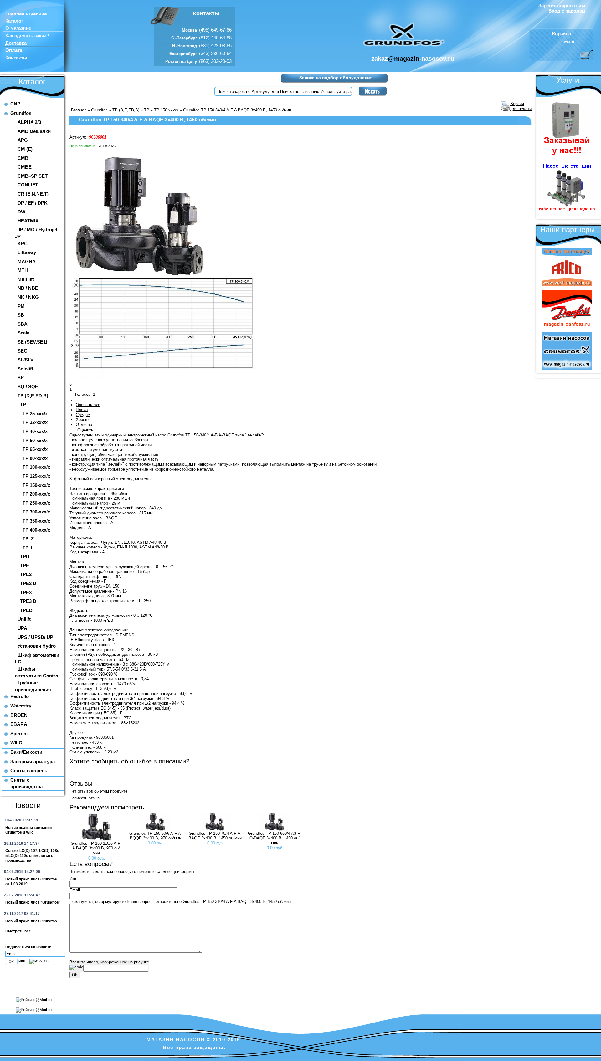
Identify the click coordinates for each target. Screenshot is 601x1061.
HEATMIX (28, 220)
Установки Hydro (37, 646)
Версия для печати (521, 106)
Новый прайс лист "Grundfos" (33, 902)
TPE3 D (28, 601)
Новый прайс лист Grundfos (31, 921)
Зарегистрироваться (561, 5)
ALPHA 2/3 (29, 122)
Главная (78, 110)
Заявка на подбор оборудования (335, 77)
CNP (15, 103)
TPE (24, 565)
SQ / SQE (28, 386)
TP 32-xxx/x (35, 422)
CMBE (25, 167)
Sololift (25, 368)
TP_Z (28, 538)
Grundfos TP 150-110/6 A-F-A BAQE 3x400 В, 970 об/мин (96, 848)
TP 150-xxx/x (36, 485)
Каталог (14, 20)
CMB (23, 158)
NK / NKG (28, 297)
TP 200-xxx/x (36, 494)
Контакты (16, 57)
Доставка (16, 43)
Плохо (82, 409)
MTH (23, 270)
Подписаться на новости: (29, 947)
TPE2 (26, 574)
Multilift (26, 279)
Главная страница (26, 13)
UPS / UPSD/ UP (35, 637)
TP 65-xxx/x (35, 449)
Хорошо (83, 419)
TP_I (27, 547)
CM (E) (25, 149)
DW (21, 211)
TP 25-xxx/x (35, 413)
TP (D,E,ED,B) (33, 395)
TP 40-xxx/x (35, 431)
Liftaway (27, 252)
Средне (83, 414)
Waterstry (20, 705)
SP (21, 377)
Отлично (84, 424)
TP (23, 404)
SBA (23, 324)
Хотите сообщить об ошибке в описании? (129, 761)
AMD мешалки (34, 131)
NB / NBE (28, 288)
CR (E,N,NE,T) (33, 193)
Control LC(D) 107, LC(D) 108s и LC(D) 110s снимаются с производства (32, 856)
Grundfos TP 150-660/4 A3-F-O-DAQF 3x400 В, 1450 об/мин (274, 838)
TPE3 (26, 592)
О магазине (18, 28)
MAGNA (27, 261)
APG (23, 140)
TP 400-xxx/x (36, 530)
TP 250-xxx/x (36, 503)
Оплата (13, 50)
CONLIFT (28, 184)
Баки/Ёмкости (26, 752)
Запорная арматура (32, 761)
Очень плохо (88, 404)
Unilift (24, 619)
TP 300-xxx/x (36, 511)
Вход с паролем (566, 10)
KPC (23, 243)
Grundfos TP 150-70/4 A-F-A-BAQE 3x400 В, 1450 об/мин (215, 836)
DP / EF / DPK (33, 203)
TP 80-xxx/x (35, 458)
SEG (23, 351)
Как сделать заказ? (27, 35)
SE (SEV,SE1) (32, 341)
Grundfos (20, 113)
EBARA (18, 724)
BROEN (19, 715)
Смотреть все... (19, 931)
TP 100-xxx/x (36, 467)
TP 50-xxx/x (35, 440)
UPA (22, 628)
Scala (23, 332)
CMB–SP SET (33, 176)
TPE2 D (28, 583)
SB (21, 315)
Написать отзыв (84, 798)
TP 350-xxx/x (36, 520)
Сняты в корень (28, 770)
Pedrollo (19, 696)
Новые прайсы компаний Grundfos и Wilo (28, 830)
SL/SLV (25, 359)
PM (21, 306)
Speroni (19, 733)
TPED (26, 610)
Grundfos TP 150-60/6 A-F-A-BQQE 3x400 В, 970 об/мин (155, 836)
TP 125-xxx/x (36, 476)
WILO (16, 742)
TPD (24, 556)
